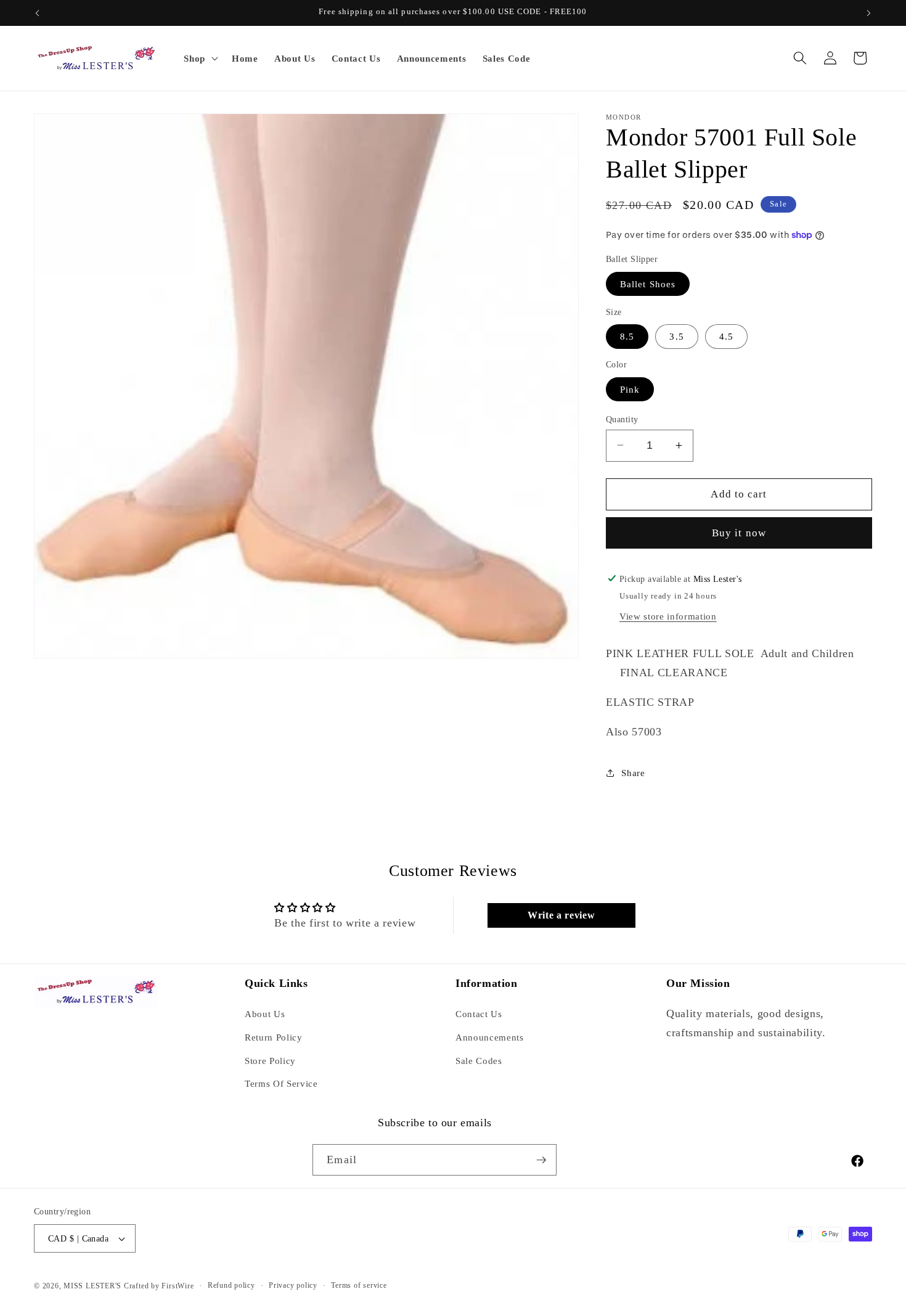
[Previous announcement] (37, 13)
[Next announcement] (869, 13)
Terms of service (358, 1285)
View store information (668, 616)
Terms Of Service (281, 1083)
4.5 (726, 336)
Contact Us (478, 1013)
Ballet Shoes (647, 283)
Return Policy (274, 1037)
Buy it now (739, 533)
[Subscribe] (541, 1160)
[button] (200, 58)
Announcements (489, 1037)
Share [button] (633, 772)
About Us (265, 1013)
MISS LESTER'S (93, 1286)
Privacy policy (293, 1285)
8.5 (627, 336)
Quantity (622, 418)
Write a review (561, 915)
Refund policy (231, 1285)
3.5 (676, 336)
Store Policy (270, 1060)
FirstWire (177, 1286)
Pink (630, 388)
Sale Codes (478, 1060)
